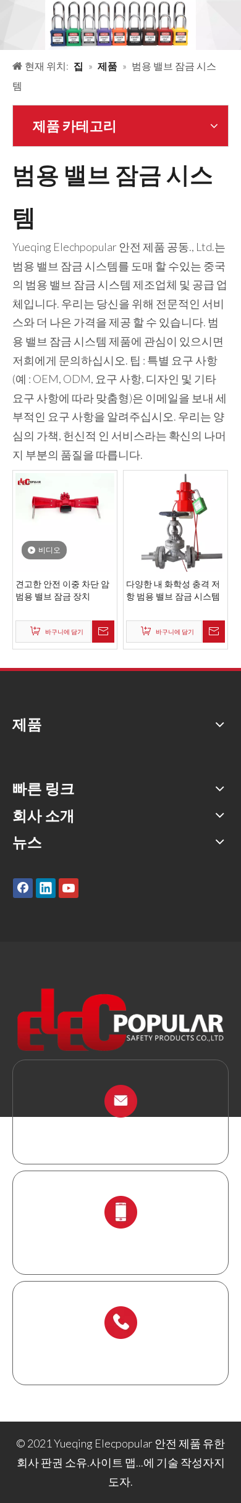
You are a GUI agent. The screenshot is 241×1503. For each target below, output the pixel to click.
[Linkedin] (46, 887)
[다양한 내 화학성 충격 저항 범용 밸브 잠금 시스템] (175, 521)
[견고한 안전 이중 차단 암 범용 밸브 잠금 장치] (64, 521)
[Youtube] (68, 887)
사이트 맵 (113, 1462)
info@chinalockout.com (120, 1130)
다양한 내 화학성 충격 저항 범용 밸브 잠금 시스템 (173, 590)
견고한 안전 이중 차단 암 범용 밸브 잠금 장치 (62, 590)
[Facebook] (23, 887)
